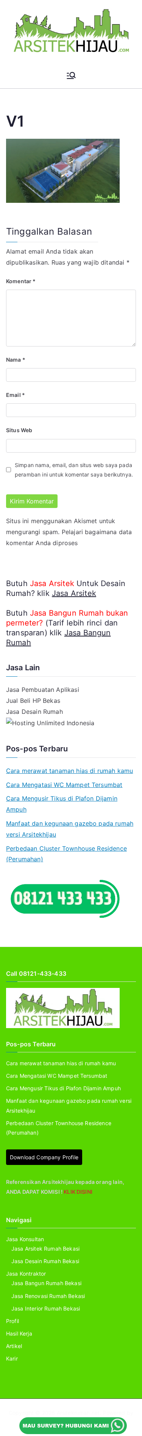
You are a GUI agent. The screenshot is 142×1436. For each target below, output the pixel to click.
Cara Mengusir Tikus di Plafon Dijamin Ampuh (61, 804)
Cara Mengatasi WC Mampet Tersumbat (64, 785)
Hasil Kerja (19, 1333)
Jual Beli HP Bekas (33, 700)
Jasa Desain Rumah (34, 711)
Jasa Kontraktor (26, 1273)
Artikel (14, 1346)
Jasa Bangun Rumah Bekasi (46, 1283)
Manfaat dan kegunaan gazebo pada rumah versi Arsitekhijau (69, 829)
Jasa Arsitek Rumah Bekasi (45, 1248)
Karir (12, 1358)
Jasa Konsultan (25, 1239)
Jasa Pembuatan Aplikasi (42, 689)
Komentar (21, 281)
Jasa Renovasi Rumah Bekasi (48, 1296)
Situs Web (19, 430)
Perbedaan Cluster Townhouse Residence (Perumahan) (66, 854)
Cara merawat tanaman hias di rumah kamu (69, 770)
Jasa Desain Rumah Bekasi (45, 1261)
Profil (12, 1321)
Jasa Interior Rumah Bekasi (45, 1308)
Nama (15, 359)
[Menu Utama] (71, 75)
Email (15, 395)
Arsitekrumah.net (78, 1412)
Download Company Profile (44, 1157)
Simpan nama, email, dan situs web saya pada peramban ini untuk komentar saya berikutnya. (74, 470)
